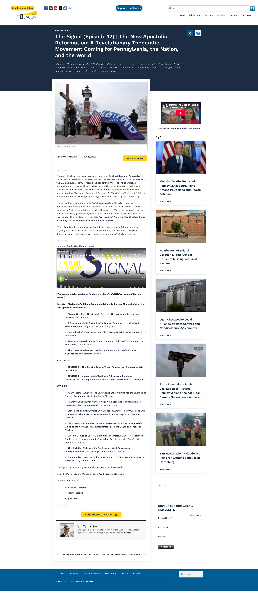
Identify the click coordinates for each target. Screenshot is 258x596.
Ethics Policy (110, 574)
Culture (233, 15)
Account (136, 574)
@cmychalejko (75, 493)
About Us (60, 574)
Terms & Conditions (91, 574)
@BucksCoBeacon (77, 487)
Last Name (163, 536)
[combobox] (209, 8)
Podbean (93, 294)
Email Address (165, 518)
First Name (163, 527)
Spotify (78, 246)
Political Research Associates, (125, 176)
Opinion (221, 15)
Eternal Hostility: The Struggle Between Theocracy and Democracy (103, 314)
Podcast (59, 30)
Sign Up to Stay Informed (82, 581)
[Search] (252, 8)
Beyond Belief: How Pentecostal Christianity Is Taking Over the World (105, 332)
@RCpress (73, 498)
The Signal (246, 15)
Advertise (74, 574)
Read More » (165, 201)
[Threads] (60, 8)
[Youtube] (55, 8)
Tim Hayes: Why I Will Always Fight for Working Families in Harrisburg (180, 458)
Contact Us (61, 581)
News (182, 15)
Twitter (127, 533)
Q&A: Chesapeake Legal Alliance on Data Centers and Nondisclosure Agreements (180, 324)
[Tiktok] (65, 8)
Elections (208, 15)
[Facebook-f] (46, 8)
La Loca (104, 474)
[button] (190, 33)
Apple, (70, 246)
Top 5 (67, 30)
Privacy (125, 574)
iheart (91, 246)
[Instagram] (51, 8)
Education (194, 15)
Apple (84, 294)
